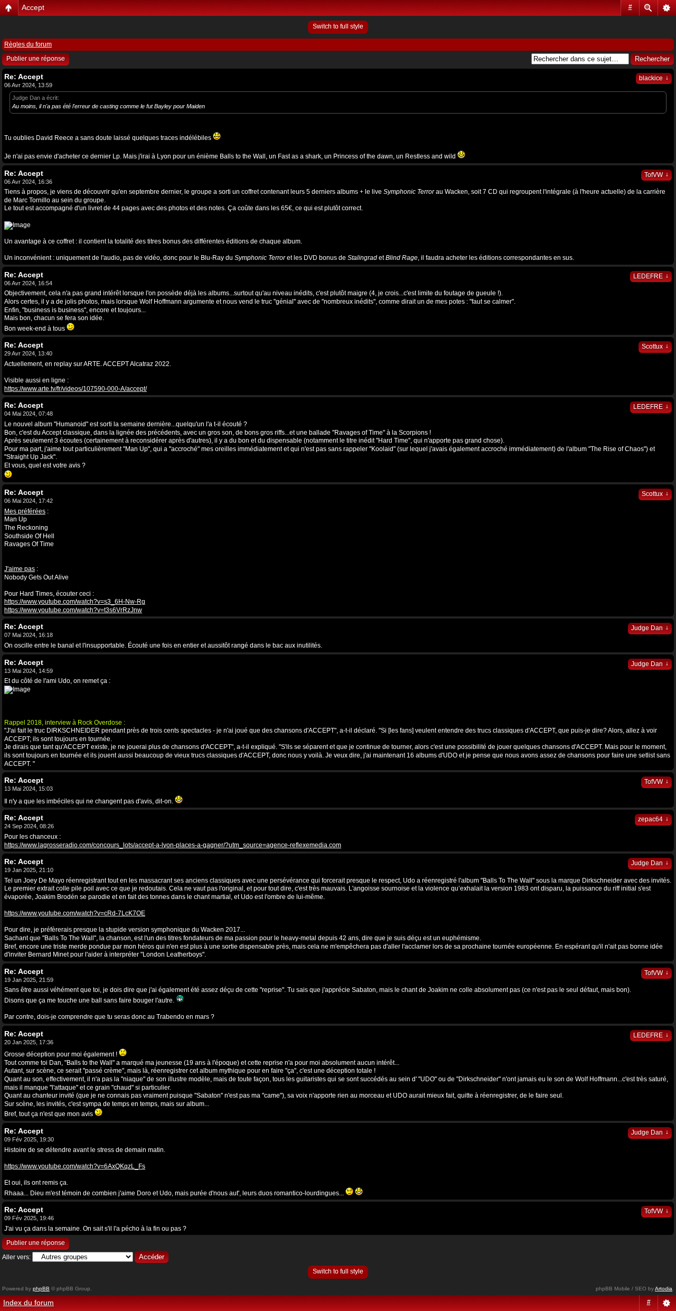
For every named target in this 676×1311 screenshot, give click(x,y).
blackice (654, 78)
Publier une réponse (35, 58)
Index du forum (28, 1302)
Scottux (655, 346)
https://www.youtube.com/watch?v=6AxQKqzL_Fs (74, 1166)
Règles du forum (28, 44)
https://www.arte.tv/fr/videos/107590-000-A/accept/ (75, 388)
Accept (33, 7)
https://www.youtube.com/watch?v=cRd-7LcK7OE (74, 913)
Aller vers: (16, 1257)
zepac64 (653, 819)
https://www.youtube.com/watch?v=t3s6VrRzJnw (73, 610)
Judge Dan (650, 628)
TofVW (656, 175)
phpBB (41, 1288)
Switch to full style (338, 26)
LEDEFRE (651, 276)
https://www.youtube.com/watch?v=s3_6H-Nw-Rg (74, 601)
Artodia (663, 1288)
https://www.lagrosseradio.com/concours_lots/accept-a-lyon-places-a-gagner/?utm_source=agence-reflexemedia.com (172, 845)
